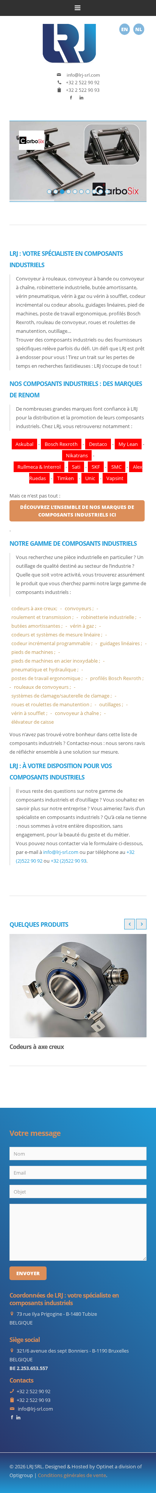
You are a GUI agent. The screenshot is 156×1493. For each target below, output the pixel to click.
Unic (90, 478)
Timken (65, 478)
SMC (116, 466)
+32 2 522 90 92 (83, 82)
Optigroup (21, 1475)
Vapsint (114, 478)
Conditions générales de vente (72, 1475)
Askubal (24, 444)
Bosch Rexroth (61, 444)
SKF (96, 466)
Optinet (105, 1466)
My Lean (128, 444)
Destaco (98, 444)
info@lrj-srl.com (83, 75)
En (124, 29)
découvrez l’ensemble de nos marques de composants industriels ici (77, 511)
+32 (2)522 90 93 (68, 860)
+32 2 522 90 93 (83, 90)
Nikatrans (77, 455)
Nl (138, 29)
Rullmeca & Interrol (39, 466)
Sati (76, 466)
